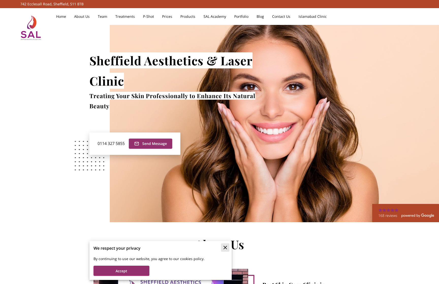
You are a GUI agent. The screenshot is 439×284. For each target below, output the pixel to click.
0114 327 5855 (111, 143)
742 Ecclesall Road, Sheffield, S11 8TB (52, 4)
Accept (121, 270)
